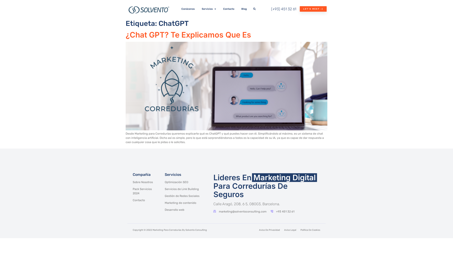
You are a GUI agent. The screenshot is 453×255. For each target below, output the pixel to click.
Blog (244, 8)
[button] (254, 9)
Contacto (228, 8)
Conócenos (188, 8)
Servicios (207, 8)
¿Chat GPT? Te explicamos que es (188, 34)
